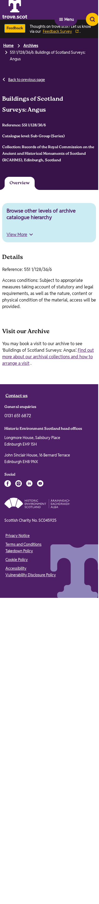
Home (8, 45)
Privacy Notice (17, 536)
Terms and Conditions (23, 545)
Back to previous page (26, 79)
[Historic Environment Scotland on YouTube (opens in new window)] (40, 484)
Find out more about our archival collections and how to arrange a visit (48, 357)
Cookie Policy (16, 560)
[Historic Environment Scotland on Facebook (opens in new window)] (7, 484)
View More (17, 235)
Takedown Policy (19, 552)
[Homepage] (28, 10)
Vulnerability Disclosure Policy (30, 576)
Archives (30, 45)
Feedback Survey (57, 31)
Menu (69, 9)
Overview (16, 184)
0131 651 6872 (17, 417)
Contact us (16, 397)
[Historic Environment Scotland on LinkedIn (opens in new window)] (29, 484)
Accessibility (15, 569)
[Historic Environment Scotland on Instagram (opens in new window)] (18, 484)
